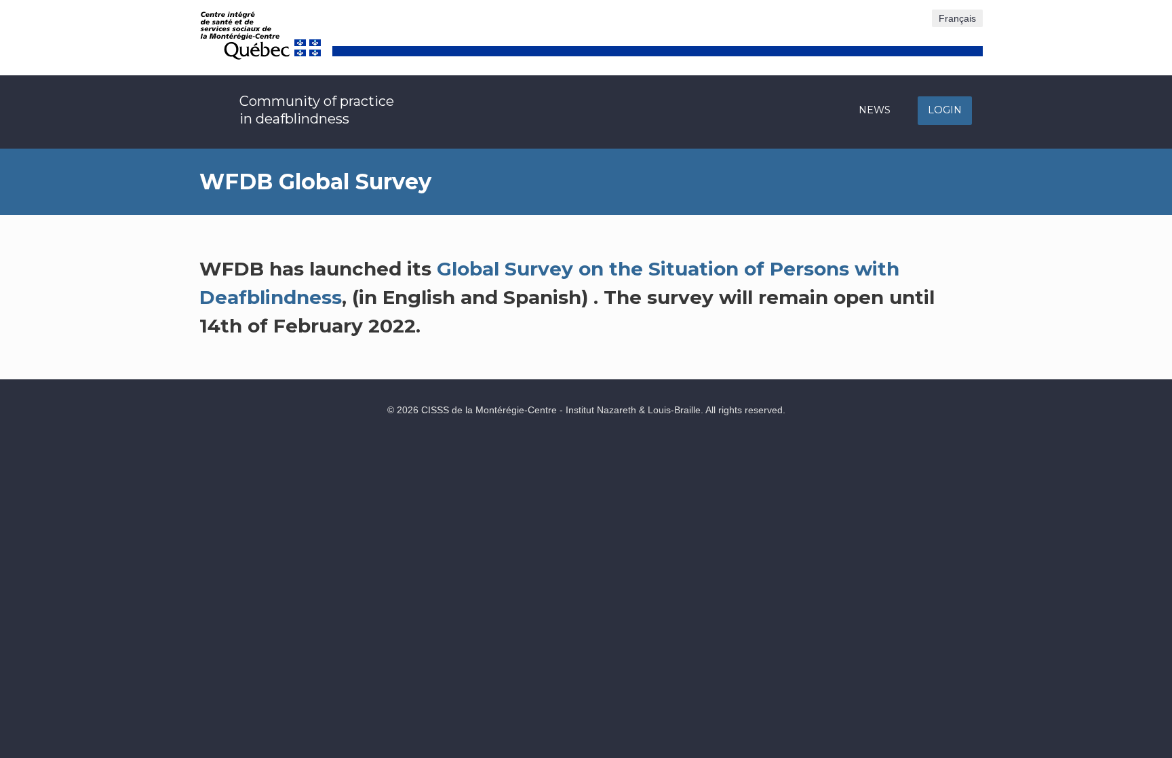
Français (957, 18)
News (875, 110)
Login (945, 110)
